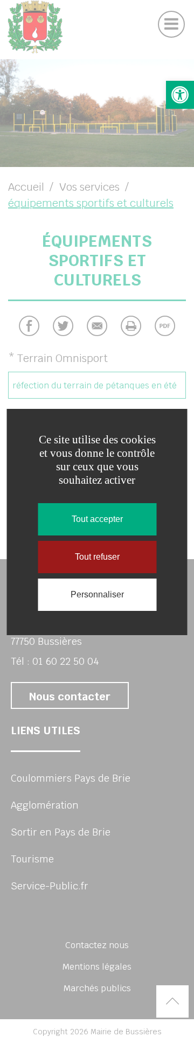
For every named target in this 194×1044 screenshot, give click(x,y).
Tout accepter (97, 519)
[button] (180, 95)
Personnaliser (97, 594)
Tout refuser (97, 556)
